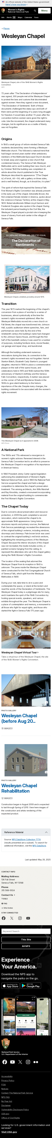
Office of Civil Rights (10, 1118)
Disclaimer (6, 1105)
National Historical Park (18, 11)
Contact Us (7, 895)
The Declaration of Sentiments (26, 243)
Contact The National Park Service (17, 1093)
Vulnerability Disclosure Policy (15, 1109)
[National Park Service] (3, 10)
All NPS (26, 946)
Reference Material (13, 832)
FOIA (3, 1084)
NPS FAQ (5, 1097)
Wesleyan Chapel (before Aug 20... (19, 718)
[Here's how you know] (26, 3)
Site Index (8, 908)
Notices (4, 1089)
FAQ (5, 903)
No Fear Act (6, 1101)
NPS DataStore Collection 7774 (26, 839)
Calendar (28, 17)
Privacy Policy (7, 1080)
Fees (36, 17)
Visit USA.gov (9, 1132)
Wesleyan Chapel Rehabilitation (19, 788)
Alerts (10, 17)
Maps (20, 17)
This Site (26, 939)
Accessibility (7, 1076)
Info (2, 17)
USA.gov (5, 1114)
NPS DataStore (39, 846)
